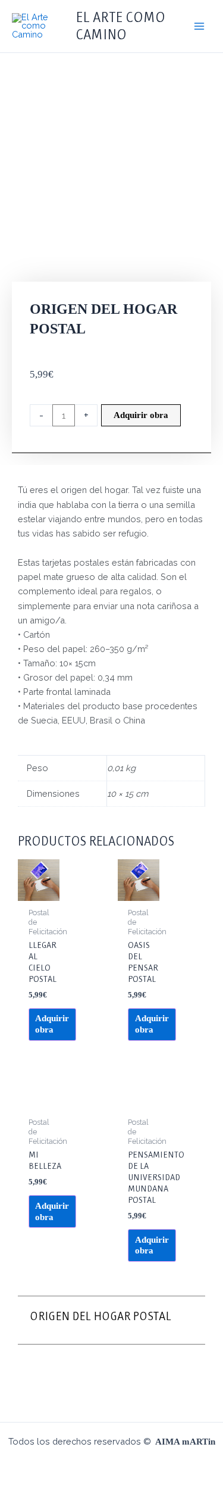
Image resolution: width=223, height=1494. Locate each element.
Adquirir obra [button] (52, 1023)
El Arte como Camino (120, 26)
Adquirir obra (141, 415)
